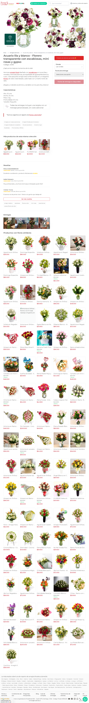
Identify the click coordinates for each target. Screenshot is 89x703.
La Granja (67, 681)
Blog (37, 694)
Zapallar (46, 689)
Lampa (9, 683)
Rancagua (19, 687)
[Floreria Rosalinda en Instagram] (75, 700)
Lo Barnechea (27, 683)
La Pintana (79, 681)
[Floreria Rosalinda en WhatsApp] (77, 700)
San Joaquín (44, 687)
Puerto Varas (67, 685)
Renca (30, 687)
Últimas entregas (53, 694)
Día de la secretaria (27, 125)
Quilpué (84, 685)
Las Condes (14, 683)
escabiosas (33, 72)
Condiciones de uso (16, 694)
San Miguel (51, 687)
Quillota (79, 685)
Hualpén (24, 681)
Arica (17, 679)
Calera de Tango (37, 679)
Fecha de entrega (61, 71)
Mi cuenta (85, 694)
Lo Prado (40, 683)
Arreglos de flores (14, 52)
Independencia (38, 681)
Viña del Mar (40, 689)
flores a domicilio (35, 115)
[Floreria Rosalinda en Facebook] (72, 700)
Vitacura (34, 689)
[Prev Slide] (5, 148)
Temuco (10, 689)
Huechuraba (30, 681)
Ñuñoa (58, 683)
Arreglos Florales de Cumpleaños (12, 125)
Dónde (58, 64)
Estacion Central (11, 681)
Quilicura (74, 685)
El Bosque (3, 681)
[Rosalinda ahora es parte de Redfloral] (20, 3)
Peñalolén (20, 685)
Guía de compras (43, 694)
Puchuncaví (39, 685)
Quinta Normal (6, 687)
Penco (15, 685)
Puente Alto (52, 685)
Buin (21, 679)
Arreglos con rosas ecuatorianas (12, 122)
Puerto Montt (59, 685)
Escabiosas (7, 127)
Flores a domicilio (4, 694)
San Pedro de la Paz (60, 687)
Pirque (26, 685)
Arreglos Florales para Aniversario (30, 122)
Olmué (63, 683)
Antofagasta (12, 679)
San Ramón (69, 687)
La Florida (61, 681)
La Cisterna (50, 681)
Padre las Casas (78, 683)
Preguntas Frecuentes (26, 694)
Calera (30, 679)
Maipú (49, 683)
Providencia (32, 685)
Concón (81, 679)
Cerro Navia (50, 679)
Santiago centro (77, 687)
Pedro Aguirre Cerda (8, 685)
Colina (63, 679)
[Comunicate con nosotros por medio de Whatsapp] (85, 699)
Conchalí (76, 679)
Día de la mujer (38, 125)
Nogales (54, 683)
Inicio (4, 52)
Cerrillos (44, 679)
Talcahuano (4, 689)
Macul (44, 683)
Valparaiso (20, 689)
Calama (26, 679)
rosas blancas (42, 203)
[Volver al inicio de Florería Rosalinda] (7, 3)
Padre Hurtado (69, 683)
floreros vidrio (25, 203)
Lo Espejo (34, 683)
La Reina (3, 683)
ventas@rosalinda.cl (35, 700)
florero (5, 79)
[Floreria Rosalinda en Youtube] (69, 700)
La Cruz (56, 681)
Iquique (44, 681)
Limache (20, 683)
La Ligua (73, 681)
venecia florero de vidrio (10, 206)
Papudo (85, 683)
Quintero (13, 687)
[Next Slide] (47, 148)
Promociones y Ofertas (17, 127)
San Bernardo (36, 687)
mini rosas (33, 203)
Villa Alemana (27, 689)
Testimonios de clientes (65, 694)
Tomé (15, 689)
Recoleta (25, 687)
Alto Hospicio (4, 679)
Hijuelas (19, 681)
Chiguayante (57, 679)
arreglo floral (14, 72)
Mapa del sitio (77, 694)
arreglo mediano (8, 203)
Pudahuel (45, 685)
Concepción (69, 679)
